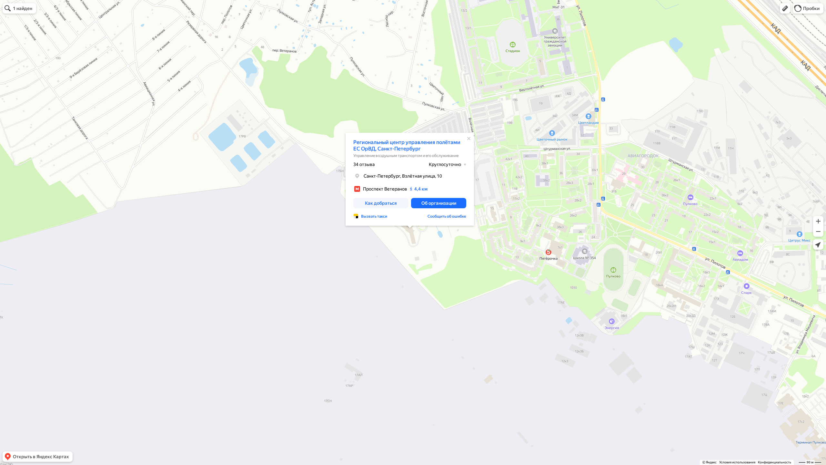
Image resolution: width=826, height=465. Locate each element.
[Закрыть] (468, 138)
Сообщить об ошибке (447, 216)
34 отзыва (364, 164)
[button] (785, 8)
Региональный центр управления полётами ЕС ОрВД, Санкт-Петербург (406, 145)
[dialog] (410, 179)
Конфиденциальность (774, 462)
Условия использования (737, 462)
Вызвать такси (374, 216)
